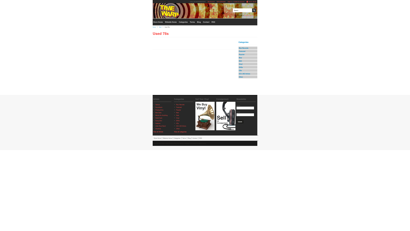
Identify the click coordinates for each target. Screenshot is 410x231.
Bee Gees (158, 113)
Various (157, 105)
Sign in (230, 1)
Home (154, 27)
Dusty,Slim (158, 121)
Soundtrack (158, 107)
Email (238, 112)
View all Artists (158, 132)
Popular (242, 54)
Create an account (239, 1)
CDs (240, 70)
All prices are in (250, 15)
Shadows (158, 129)
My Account (211, 1)
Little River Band (160, 126)
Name (238, 105)
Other (241, 77)
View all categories (180, 132)
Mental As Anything (161, 115)
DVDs (241, 67)
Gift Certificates (221, 1)
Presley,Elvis (159, 110)
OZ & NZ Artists (244, 74)
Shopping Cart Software (190, 143)
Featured (242, 51)
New (240, 58)
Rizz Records (243, 48)
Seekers (157, 123)
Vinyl (160, 27)
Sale (240, 61)
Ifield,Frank (158, 118)
